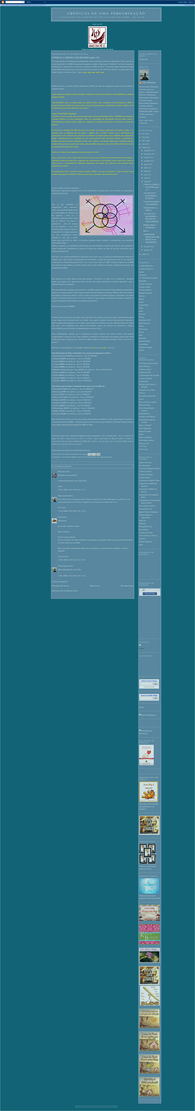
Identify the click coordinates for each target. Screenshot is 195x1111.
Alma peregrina (63, 495)
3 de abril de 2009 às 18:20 (72, 575)
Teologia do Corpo (146, 532)
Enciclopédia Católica (147, 506)
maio (146, 174)
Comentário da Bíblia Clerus (149, 480)
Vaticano (142, 538)
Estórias (142, 296)
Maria (141, 308)
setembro (147, 161)
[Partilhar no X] (94, 454)
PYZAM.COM (189, 5)
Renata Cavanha (145, 431)
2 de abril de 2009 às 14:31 (72, 489)
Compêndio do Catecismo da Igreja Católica (149, 501)
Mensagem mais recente (60, 585)
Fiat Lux (142, 393)
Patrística (142, 523)
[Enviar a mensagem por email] (89, 454)
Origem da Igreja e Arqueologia (145, 516)
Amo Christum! (144, 366)
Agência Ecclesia (145, 462)
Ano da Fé (142, 275)
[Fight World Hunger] (147, 715)
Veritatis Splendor (145, 541)
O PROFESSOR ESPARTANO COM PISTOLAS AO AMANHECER (151, 238)
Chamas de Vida (145, 372)
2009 (144, 147)
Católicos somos (145, 369)
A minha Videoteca (146, 269)
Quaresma (142, 338)
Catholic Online (145, 477)
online (141, 707)
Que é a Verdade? (145, 425)
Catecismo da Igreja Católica (149, 468)
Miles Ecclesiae (144, 405)
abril (146, 178)
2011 (144, 140)
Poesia (141, 332)
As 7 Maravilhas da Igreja (148, 278)
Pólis (141, 335)
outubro (147, 157)
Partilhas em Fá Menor (147, 416)
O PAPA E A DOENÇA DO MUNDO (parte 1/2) (75, 57)
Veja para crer (144, 443)
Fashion (141, 648)
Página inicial (95, 585)
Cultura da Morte (69, 457)
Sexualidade (106, 457)
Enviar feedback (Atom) (69, 590)
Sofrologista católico (146, 440)
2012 (144, 137)
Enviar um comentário (60, 581)
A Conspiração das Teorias (148, 363)
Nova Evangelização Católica (146, 409)
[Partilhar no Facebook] (96, 454)
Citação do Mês (144, 287)
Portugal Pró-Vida (145, 526)
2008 (144, 254)
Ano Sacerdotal (144, 465)
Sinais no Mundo (145, 437)
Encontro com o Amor (147, 390)
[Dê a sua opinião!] (91, 454)
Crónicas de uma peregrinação (106, 13)
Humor (141, 299)
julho (146, 167)
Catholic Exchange (146, 474)
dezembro (147, 150)
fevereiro (147, 246)
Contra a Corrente (145, 378)
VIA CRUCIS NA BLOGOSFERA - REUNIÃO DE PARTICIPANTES (150, 218)
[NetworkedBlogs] (150, 590)
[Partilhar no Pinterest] (99, 454)
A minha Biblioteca (146, 266)
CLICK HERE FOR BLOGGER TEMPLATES (14, 5)
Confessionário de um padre (149, 375)
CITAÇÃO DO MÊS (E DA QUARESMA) (151, 202)
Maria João (62, 471)
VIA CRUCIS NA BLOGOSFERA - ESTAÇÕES (150, 195)
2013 (144, 134)
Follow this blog (150, 593)
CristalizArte (143, 381)
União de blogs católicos (148, 535)
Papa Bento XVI (93, 457)
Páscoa (141, 326)
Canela (60, 517)
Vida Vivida (143, 449)
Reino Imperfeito (145, 428)
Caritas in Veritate (145, 284)
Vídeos (141, 350)
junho (146, 171)
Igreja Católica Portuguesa (148, 512)
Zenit (141, 544)
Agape (141, 272)
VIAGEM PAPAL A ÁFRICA (150, 209)
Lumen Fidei (143, 305)
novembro (148, 154)
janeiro (147, 250)
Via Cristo (142, 446)
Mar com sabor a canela (147, 402)
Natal (141, 311)
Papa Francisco (144, 323)
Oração (141, 317)
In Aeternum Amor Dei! (147, 396)
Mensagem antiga (127, 585)
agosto (146, 164)
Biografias (142, 281)
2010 (144, 144)
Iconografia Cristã (145, 509)
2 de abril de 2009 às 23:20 (72, 560)
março (146, 181)
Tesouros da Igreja (145, 347)
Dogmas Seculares (145, 293)
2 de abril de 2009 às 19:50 (72, 511)
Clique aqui (143, 59)
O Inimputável (144, 413)
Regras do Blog (144, 341)
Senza (141, 434)
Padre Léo (142, 520)
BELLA (146, 231)
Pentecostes (143, 329)
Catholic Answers (145, 471)
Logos (141, 302)
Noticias (82, 457)
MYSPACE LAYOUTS (37, 5)
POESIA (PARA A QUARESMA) (149, 226)
